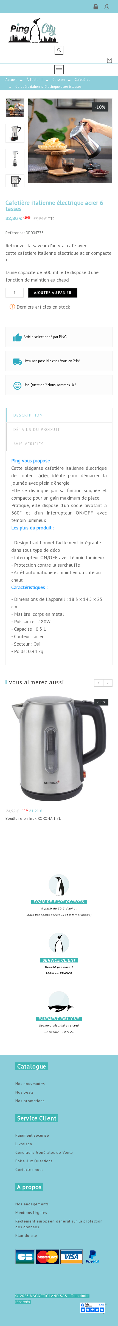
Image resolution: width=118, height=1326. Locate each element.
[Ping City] (33, 29)
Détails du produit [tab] (36, 429)
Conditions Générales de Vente (44, 1152)
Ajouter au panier (52, 292)
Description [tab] (28, 415)
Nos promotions (30, 1100)
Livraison (23, 1143)
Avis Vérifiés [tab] (28, 443)
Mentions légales (31, 1212)
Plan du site (26, 1235)
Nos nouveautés (30, 1083)
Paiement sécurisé (32, 1135)
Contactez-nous (29, 1169)
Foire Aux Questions (34, 1160)
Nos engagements (32, 1204)
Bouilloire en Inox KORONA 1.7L (33, 818)
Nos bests (24, 1092)
